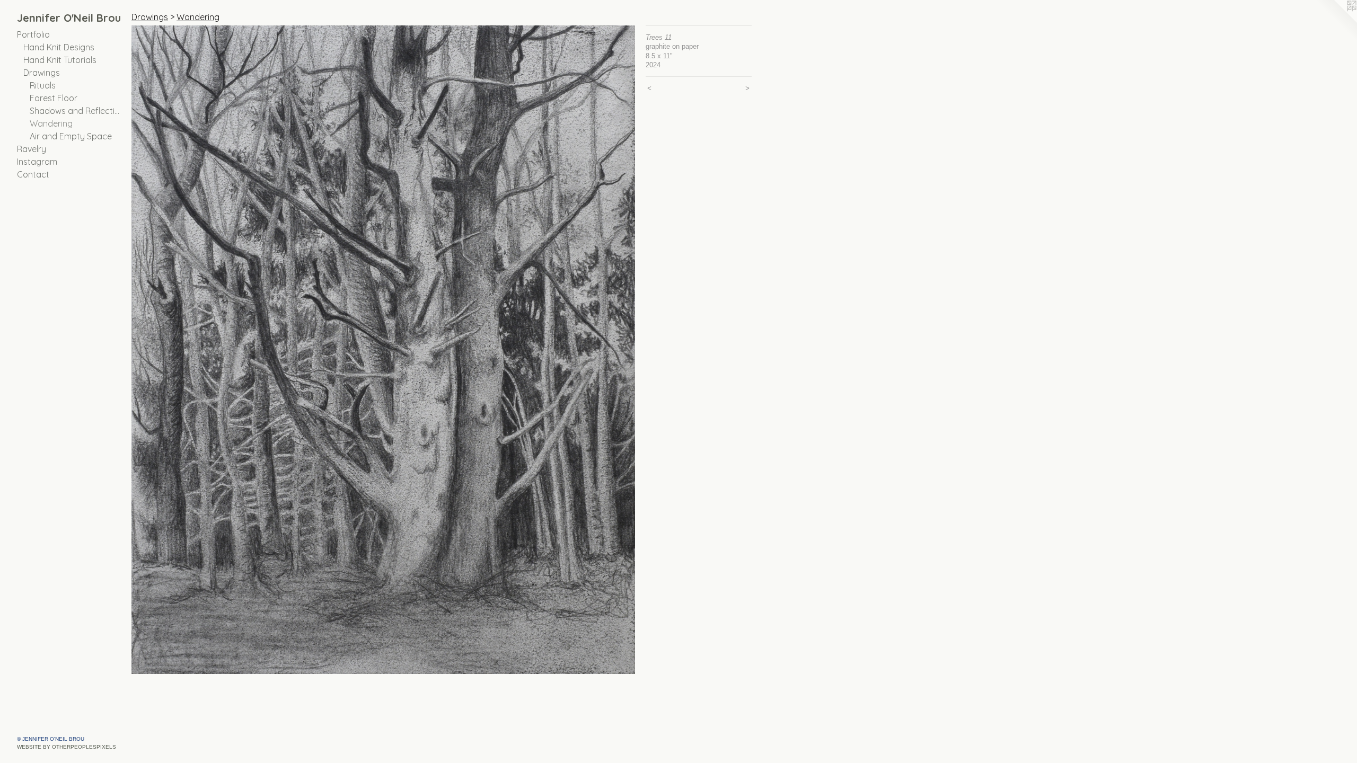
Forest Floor (53, 98)
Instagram (37, 161)
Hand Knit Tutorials (59, 60)
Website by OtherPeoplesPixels (66, 747)
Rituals (43, 85)
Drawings (41, 72)
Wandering (51, 123)
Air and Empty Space (71, 136)
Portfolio (33, 34)
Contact (33, 174)
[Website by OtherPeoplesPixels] (1336, 21)
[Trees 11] (383, 349)
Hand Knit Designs (58, 47)
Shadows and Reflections (76, 110)
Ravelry (31, 149)
